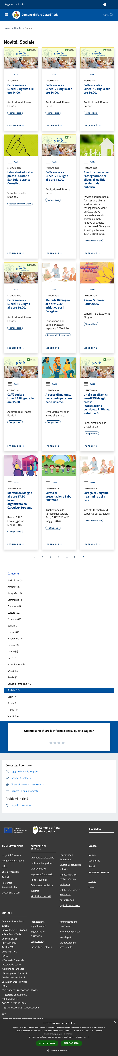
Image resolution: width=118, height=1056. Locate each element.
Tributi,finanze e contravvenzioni (68, 877)
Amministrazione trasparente (68, 924)
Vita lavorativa (38, 868)
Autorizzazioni (67, 900)
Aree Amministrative (13, 860)
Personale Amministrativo (10, 885)
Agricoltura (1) (15, 580)
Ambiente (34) (15, 587)
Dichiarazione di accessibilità (68, 945)
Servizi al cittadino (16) (19, 684)
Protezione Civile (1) (18, 664)
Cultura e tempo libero (42, 863)
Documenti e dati (11, 892)
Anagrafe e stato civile (42, 857)
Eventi (91, 887)
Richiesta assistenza (41, 947)
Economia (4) (14, 619)
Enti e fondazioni (10, 871)
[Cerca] (111, 15)
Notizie (92, 855)
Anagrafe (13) (15, 593)
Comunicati (94, 860)
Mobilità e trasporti (41, 896)
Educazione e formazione (66, 857)
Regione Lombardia (15, 4)
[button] (59, 1050)
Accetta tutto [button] (47, 1043)
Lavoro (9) (13, 651)
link (88, 1037)
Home (7, 28)
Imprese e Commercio (42, 874)
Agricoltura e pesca (70, 905)
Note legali (65, 937)
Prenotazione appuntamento (38, 924)
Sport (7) (12, 697)
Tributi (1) (13, 709)
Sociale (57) (14, 690)
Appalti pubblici (39, 879)
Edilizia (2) (13, 625)
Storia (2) (12, 703)
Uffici (4, 866)
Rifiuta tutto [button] (71, 1043)
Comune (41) (14, 606)
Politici (5, 877)
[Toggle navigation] (6, 14)
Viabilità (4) (13, 716)
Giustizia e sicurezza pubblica (70, 867)
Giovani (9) (13, 645)
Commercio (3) (15, 600)
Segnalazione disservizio (38, 934)
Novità (17, 28)
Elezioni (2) (13, 632)
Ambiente (65, 884)
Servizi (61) (13, 677)
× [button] (114, 1022)
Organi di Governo (11, 855)
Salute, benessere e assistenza (70, 892)
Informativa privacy (70, 931)
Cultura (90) (14, 612)
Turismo (35, 891)
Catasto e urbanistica (42, 885)
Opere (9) (12, 658)
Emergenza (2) (15, 638)
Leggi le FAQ (37, 941)
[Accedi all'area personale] (105, 4)
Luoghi (92, 881)
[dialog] (59, 1037)
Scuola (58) (13, 671)
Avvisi (16, 74)
